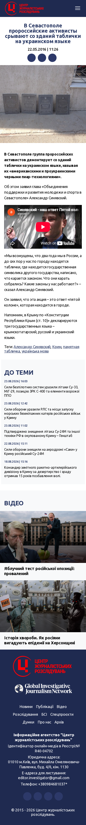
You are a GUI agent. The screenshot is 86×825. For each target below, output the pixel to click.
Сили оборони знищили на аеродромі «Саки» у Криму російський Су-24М (40, 452)
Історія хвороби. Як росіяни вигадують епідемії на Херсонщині (39, 640)
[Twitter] (42, 58)
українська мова (35, 351)
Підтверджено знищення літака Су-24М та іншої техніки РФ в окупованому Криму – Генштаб (42, 434)
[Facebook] (31, 58)
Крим (56, 347)
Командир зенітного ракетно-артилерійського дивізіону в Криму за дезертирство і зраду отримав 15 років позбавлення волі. (40, 472)
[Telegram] (52, 58)
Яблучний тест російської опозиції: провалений (39, 571)
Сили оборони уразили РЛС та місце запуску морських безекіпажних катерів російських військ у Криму (42, 413)
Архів (59, 722)
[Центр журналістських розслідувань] (24, 8)
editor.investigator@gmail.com (44, 778)
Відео (14, 503)
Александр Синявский (32, 347)
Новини (26, 706)
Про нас (44, 722)
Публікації (44, 706)
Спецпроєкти (61, 714)
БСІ (44, 714)
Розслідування (25, 714)
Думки (28, 722)
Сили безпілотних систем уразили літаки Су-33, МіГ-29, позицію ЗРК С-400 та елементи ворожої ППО (41, 391)
